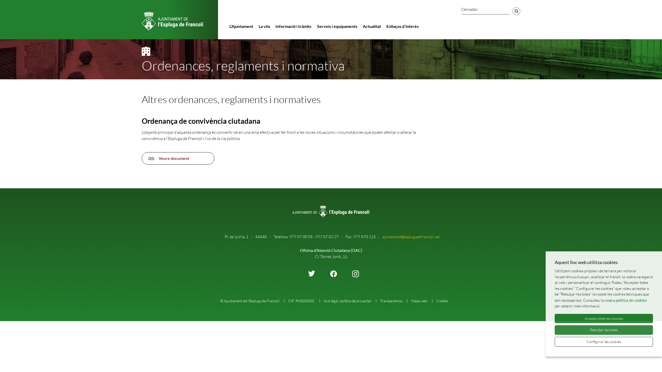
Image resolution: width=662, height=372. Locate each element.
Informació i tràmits (293, 26)
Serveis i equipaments (337, 26)
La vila (264, 26)
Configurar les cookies (603, 341)
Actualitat (372, 26)
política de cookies (631, 300)
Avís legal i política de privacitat (347, 301)
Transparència (391, 301)
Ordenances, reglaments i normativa (243, 65)
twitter (311, 273)
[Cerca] (516, 11)
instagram (355, 273)
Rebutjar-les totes (604, 330)
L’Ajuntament (241, 26)
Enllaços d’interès (402, 26)
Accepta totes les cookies (604, 318)
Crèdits (442, 301)
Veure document (174, 158)
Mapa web (419, 301)
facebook (333, 273)
